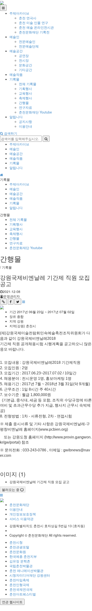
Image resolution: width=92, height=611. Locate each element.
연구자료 (25, 107)
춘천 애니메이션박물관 (26, 570)
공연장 (24, 55)
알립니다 (16, 116)
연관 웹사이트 (12, 601)
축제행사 (25, 98)
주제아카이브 (19, 13)
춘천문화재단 (19, 504)
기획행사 (25, 88)
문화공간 (25, 65)
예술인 (14, 36)
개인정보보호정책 (22, 514)
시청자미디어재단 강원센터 (29, 575)
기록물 (14, 79)
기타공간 (25, 69)
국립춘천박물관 (21, 565)
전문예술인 (27, 41)
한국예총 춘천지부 (23, 556)
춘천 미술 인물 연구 (33, 22)
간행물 (24, 102)
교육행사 (25, 93)
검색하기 (10, 133)
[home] (2, 2)
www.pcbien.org (53, 429)
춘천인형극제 (19, 584)
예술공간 (16, 51)
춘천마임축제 (19, 580)
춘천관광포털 (19, 547)
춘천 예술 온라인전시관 (36, 27)
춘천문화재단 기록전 (34, 32)
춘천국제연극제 (21, 589)
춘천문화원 (17, 551)
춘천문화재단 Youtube (35, 112)
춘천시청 (16, 542)
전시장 (24, 60)
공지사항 (25, 121)
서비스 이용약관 (21, 518)
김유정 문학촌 (19, 561)
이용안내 (25, 126)
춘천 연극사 (27, 18)
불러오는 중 (11, 489)
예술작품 (16, 74)
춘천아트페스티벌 (22, 594)
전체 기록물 (27, 83)
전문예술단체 (29, 46)
